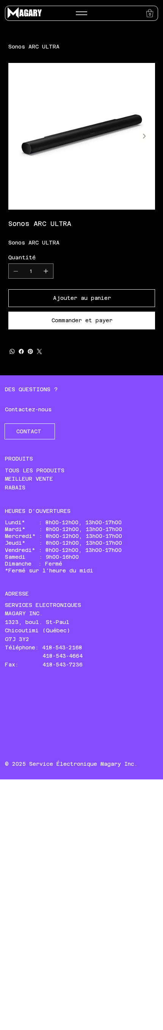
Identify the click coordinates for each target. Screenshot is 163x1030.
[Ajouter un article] (45, 271)
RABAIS (15, 487)
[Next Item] (144, 136)
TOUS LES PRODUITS (34, 470)
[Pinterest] (30, 351)
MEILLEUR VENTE (29, 479)
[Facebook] (21, 351)
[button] (149, 13)
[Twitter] (39, 351)
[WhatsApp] (12, 351)
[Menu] (81, 13)
